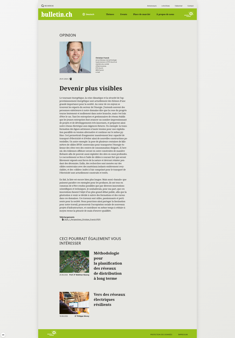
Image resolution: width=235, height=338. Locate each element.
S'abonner (178, 6)
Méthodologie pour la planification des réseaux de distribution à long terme (108, 266)
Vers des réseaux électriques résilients (109, 299)
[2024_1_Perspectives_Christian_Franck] (71, 79)
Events (123, 14)
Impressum (183, 334)
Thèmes (110, 14)
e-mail (98, 72)
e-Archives (166, 6)
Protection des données (161, 334)
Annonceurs (152, 6)
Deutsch (90, 14)
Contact (191, 6)
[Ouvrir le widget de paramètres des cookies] (3, 335)
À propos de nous (165, 14)
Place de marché (141, 14)
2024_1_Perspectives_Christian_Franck (82, 219)
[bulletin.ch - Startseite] (57, 14)
